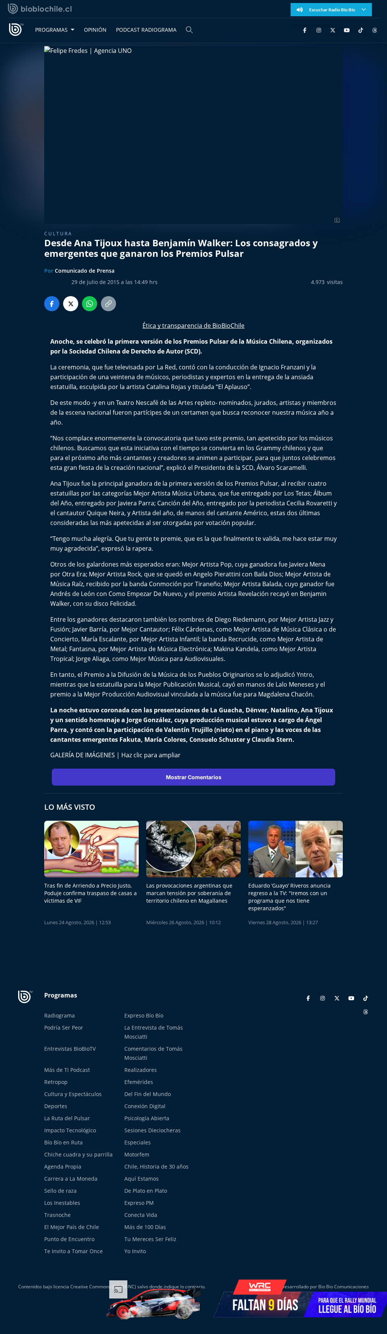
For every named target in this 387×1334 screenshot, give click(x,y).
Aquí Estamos (141, 1178)
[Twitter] (333, 29)
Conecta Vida (140, 1214)
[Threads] (375, 29)
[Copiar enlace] (108, 303)
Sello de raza (60, 1190)
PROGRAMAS (51, 29)
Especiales (137, 1142)
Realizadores (140, 1069)
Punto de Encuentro (69, 1239)
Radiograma (59, 1015)
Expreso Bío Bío (143, 1015)
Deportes (55, 1106)
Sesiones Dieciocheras (152, 1130)
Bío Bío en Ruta (63, 1142)
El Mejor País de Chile (71, 1227)
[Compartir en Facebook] (51, 303)
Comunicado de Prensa (85, 270)
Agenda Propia (62, 1166)
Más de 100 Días (145, 1227)
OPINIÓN (95, 29)
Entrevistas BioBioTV (70, 1048)
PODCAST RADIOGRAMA (146, 29)
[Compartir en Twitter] (70, 303)
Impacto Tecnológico (70, 1130)
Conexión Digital (145, 1106)
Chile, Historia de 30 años (156, 1166)
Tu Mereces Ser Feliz (150, 1239)
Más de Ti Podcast (67, 1069)
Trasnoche (57, 1214)
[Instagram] (319, 29)
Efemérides (138, 1081)
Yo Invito (135, 1251)
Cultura (58, 233)
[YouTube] (347, 29)
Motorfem (136, 1154)
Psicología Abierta (146, 1118)
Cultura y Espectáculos (73, 1094)
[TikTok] (361, 29)
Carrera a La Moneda (71, 1178)
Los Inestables (62, 1202)
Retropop (56, 1081)
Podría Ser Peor (63, 1027)
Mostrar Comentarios (193, 777)
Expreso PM (139, 1202)
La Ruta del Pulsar (67, 1118)
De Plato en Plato (145, 1190)
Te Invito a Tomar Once (73, 1251)
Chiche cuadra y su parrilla (78, 1154)
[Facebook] (305, 29)
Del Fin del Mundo (147, 1094)
